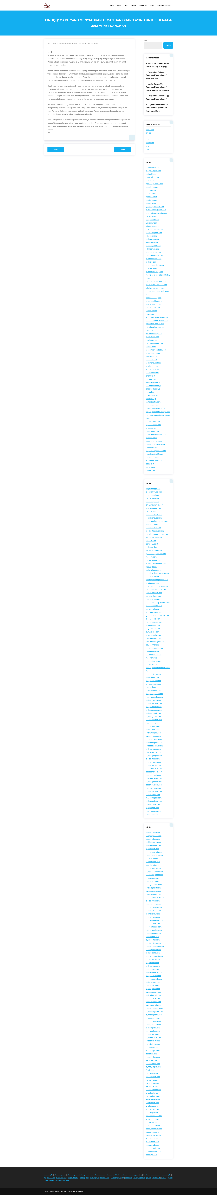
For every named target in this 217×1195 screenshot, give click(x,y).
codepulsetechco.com (155, 898)
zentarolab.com (152, 1138)
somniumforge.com (153, 596)
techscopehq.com (153, 1028)
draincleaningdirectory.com (157, 586)
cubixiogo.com (152, 1112)
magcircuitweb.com (154, 707)
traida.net (149, 330)
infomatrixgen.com (153, 762)
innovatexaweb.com (154, 852)
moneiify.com (151, 557)
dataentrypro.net (152, 502)
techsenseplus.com (154, 743)
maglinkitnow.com (153, 687)
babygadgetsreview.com (155, 281)
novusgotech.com (153, 1077)
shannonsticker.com (154, 515)
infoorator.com (151, 311)
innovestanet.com (153, 1064)
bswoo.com (150, 470)
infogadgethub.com (153, 836)
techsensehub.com (153, 845)
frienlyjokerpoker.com (154, 255)
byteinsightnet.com (153, 894)
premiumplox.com (153, 353)
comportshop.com (153, 421)
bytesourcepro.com (153, 992)
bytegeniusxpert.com (154, 872)
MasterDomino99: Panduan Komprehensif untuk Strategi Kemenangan (158, 87)
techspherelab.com (153, 995)
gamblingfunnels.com (154, 184)
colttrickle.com (151, 174)
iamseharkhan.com (153, 528)
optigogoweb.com (153, 1148)
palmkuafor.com (152, 498)
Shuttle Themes (60, 1191)
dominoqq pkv (134, 1175)
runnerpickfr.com (152, 177)
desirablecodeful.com (154, 648)
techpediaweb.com (153, 713)
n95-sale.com (151, 216)
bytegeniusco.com (153, 736)
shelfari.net (150, 376)
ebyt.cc (149, 294)
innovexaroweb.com (154, 979)
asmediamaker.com (154, 550)
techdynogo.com (152, 677)
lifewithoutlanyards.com (155, 327)
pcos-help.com (152, 187)
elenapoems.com (153, 619)
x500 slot (124, 1175)
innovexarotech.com (154, 791)
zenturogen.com (152, 1086)
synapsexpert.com (153, 1135)
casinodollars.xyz (153, 389)
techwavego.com (153, 966)
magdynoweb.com (153, 976)
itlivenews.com (152, 448)
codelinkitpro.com (153, 839)
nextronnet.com (152, 1080)
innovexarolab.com (153, 765)
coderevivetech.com (154, 785)
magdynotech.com (153, 1025)
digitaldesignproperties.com (157, 534)
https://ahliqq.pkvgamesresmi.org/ (57, 1180)
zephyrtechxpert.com (154, 956)
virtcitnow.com (151, 223)
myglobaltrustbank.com (155, 408)
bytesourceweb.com (154, 778)
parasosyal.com (152, 609)
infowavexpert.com (153, 733)
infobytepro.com (152, 878)
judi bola (116, 1175)
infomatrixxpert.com (154, 907)
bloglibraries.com (153, 599)
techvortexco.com (153, 862)
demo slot (150, 130)
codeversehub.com (153, 1002)
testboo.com (151, 347)
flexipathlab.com (152, 1103)
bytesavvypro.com (153, 752)
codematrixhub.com (154, 739)
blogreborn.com (152, 220)
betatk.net (150, 464)
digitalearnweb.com (154, 492)
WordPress (79, 1191)
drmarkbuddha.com (154, 301)
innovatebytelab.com (154, 875)
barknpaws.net (152, 544)
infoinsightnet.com (153, 888)
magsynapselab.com (154, 697)
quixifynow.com (152, 1047)
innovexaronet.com (153, 911)
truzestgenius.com (153, 950)
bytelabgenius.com (153, 717)
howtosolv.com (152, 340)
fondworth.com (152, 524)
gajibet (170, 1178)
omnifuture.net (151, 180)
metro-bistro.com (152, 337)
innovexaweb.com (153, 1090)
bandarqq (146, 1175)
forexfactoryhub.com (154, 233)
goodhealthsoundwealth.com (157, 616)
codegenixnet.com (153, 775)
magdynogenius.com (154, 694)
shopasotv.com (152, 428)
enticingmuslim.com (154, 612)
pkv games (94, 43)
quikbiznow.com (152, 1142)
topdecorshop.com (153, 425)
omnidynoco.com (153, 1125)
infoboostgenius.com (154, 746)
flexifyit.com (150, 1070)
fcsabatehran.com (153, 625)
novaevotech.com (153, 924)
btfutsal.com (151, 190)
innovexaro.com (152, 1034)
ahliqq (148, 133)
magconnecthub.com (154, 1008)
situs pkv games (60, 1175)
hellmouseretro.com (154, 622)
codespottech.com (153, 674)
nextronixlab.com (153, 1057)
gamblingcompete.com (155, 207)
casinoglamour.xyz (153, 386)
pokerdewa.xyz (152, 395)
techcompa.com (152, 239)
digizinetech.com (153, 759)
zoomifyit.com (151, 1155)
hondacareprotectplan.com (156, 576)
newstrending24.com (154, 454)
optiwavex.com (152, 1122)
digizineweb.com (153, 901)
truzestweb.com (152, 1132)
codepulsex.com (152, 969)
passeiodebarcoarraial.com (157, 521)
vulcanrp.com (151, 268)
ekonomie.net (151, 438)
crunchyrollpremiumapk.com (157, 573)
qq (147, 136)
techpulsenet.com (153, 953)
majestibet (156, 1178)
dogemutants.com (153, 629)
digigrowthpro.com (153, 171)
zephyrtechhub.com (154, 1129)
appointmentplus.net (154, 441)
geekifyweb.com (152, 865)
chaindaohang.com (153, 298)
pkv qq (148, 1178)
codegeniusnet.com (154, 885)
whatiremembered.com (155, 288)
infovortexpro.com (153, 795)
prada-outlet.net (152, 167)
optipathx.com (151, 1054)
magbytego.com (152, 881)
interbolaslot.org (152, 495)
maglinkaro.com (152, 985)
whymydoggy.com (153, 489)
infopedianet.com (153, 1018)
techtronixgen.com (153, 700)
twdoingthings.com (153, 638)
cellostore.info (151, 547)
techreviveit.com (152, 730)
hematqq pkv (166, 1175)
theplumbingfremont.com (156, 451)
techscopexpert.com (154, 710)
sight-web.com (152, 242)
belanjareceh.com (153, 511)
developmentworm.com (155, 444)
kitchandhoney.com (154, 334)
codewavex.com (152, 937)
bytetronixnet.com (153, 804)
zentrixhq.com (151, 1060)
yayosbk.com (151, 356)
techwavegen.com (153, 749)
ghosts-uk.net (151, 197)
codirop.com (151, 193)
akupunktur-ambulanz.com (156, 285)
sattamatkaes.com (153, 570)
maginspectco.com (153, 811)
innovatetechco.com (154, 720)
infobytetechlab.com (154, 769)
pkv (147, 146)
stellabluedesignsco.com (156, 642)
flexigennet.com (152, 651)
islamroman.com (152, 249)
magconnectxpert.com (155, 946)
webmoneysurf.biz (153, 363)
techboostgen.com (153, 842)
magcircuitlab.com (153, 933)
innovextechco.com (154, 927)
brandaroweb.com (153, 1151)
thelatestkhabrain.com (155, 531)
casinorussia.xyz (152, 379)
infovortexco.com (153, 959)
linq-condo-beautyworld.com (157, 291)
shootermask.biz (152, 369)
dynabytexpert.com (153, 1067)
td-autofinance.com (153, 252)
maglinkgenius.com (154, 930)
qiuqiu (148, 139)
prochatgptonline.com (154, 229)
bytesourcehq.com (153, 891)
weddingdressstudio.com (156, 350)
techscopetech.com (154, 972)
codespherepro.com (154, 772)
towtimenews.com (153, 583)
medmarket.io (151, 658)
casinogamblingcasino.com (157, 580)
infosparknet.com (153, 1041)
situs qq (83, 1175)
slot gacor (150, 143)
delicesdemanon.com (154, 343)
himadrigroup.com (153, 246)
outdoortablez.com (153, 661)
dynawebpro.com (153, 1096)
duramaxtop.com (152, 632)
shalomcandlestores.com (156, 563)
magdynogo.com (152, 814)
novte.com (150, 314)
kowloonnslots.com (153, 259)
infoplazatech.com (153, 868)
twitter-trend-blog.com (154, 272)
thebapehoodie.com (154, 606)
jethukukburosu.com (154, 593)
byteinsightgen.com (154, 756)
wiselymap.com (152, 226)
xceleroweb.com (152, 1145)
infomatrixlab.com (153, 999)
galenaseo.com (152, 405)
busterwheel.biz (152, 373)
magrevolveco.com (153, 788)
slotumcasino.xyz (153, 382)
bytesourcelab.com (153, 1038)
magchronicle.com (153, 681)
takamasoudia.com (153, 635)
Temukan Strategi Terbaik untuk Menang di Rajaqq (158, 65)
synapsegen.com (153, 1099)
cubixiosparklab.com (154, 920)
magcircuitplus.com (154, 798)
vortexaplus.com (152, 1109)
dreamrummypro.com (154, 505)
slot (88, 1175)
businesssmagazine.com (156, 210)
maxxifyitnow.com (153, 1044)
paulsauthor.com (152, 645)
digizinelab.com (152, 963)
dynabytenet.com (153, 989)
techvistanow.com (153, 914)
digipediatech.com (153, 684)
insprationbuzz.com (154, 518)
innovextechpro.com (154, 703)
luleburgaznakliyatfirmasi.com (158, 603)
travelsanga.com (152, 431)
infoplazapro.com (153, 726)
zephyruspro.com (153, 1051)
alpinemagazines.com (155, 265)
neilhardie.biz (151, 360)
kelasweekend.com (154, 461)
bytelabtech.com (152, 849)
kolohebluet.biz (152, 366)
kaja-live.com (151, 236)
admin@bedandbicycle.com (68, 43)
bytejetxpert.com (152, 808)
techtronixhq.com (153, 832)
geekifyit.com (151, 567)
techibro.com (151, 262)
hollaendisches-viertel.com (156, 321)
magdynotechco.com (154, 855)
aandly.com (150, 467)
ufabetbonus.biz (152, 457)
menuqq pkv (48, 1175)
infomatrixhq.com (153, 917)
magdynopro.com (153, 723)
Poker (84, 43)
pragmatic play (49, 1178)
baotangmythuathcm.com (156, 589)
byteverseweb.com (153, 1005)
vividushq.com (152, 1106)
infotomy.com (151, 664)
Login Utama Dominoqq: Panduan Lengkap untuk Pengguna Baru (157, 108)
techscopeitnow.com (154, 801)
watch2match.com (153, 402)
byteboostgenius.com (154, 1012)
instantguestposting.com (155, 434)
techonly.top (151, 203)
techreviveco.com (153, 982)
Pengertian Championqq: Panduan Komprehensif (157, 97)
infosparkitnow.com (153, 858)
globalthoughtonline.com (156, 554)
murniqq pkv (155, 1175)
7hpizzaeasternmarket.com (157, 317)
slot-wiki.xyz (151, 399)
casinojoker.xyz (152, 392)
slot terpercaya (100, 1175)
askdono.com (151, 200)
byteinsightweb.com (154, 690)
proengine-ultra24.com (155, 324)
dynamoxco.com (152, 1083)
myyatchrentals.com (154, 560)
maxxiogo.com (152, 1073)
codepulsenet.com (153, 1021)
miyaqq (163, 1178)
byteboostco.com (153, 940)
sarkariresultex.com (154, 537)
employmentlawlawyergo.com (158, 412)
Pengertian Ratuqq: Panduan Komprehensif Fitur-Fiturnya (156, 75)
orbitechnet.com (152, 1119)
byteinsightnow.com (154, 782)
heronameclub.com (153, 655)
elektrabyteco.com (153, 943)
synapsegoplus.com (154, 1015)
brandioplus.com (152, 1093)
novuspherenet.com (154, 1116)
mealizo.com (151, 541)
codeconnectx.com (153, 904)
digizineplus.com (153, 1031)
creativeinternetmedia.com (156, 213)
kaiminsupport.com (153, 508)
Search (147, 40)
